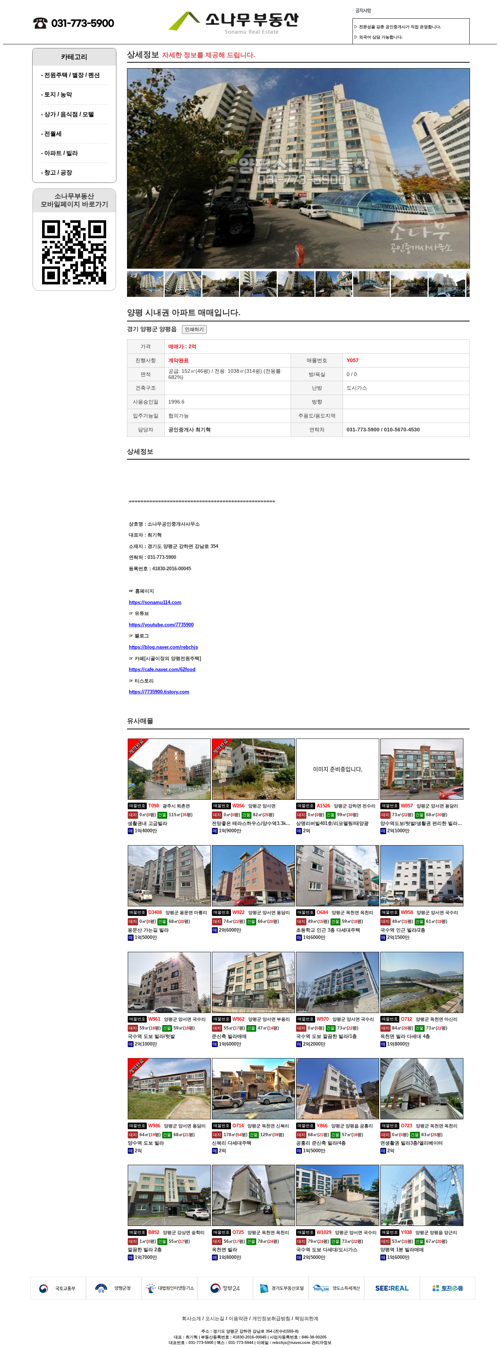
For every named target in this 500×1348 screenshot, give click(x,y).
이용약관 (238, 1318)
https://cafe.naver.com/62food (162, 669)
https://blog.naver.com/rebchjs (163, 647)
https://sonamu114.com (155, 602)
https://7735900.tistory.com (159, 692)
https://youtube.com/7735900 (161, 624)
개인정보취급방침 (271, 1318)
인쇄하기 (194, 329)
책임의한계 (306, 1318)
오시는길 (214, 1318)
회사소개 (191, 1318)
